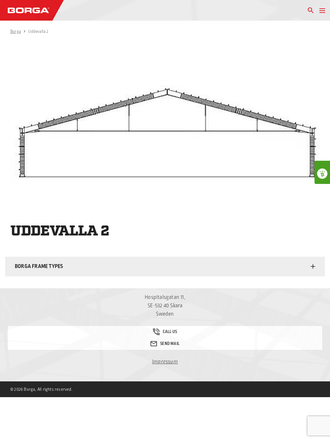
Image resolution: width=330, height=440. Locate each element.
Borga (15, 31)
